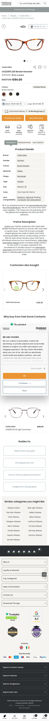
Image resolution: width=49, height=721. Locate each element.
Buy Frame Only (36, 118)
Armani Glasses (13, 539)
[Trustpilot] (12, 620)
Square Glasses (13, 535)
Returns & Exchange (41, 132)
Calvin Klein (22, 155)
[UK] (21, 647)
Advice (30, 132)
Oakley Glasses (35, 512)
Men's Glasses (13, 526)
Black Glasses (35, 517)
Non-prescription (34, 200)
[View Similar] (40, 67)
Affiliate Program (24, 708)
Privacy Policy (19, 705)
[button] (24, 61)
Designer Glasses (14, 521)
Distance (21, 197)
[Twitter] (14, 552)
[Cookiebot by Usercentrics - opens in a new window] (35, 328)
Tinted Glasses (13, 530)
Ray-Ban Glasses (13, 512)
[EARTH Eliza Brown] (24, 272)
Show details (36, 368)
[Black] (17, 95)
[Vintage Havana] (10, 95)
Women (20, 160)
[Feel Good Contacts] (6, 3)
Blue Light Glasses (35, 508)
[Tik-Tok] (40, 550)
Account (14, 718)
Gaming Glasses (35, 530)
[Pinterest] (35, 552)
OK (24, 376)
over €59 (19, 132)
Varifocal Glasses (35, 521)
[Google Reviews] (36, 622)
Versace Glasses (35, 535)
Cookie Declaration (33, 705)
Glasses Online (13, 508)
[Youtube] (24, 552)
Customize (23, 383)
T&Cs (11, 705)
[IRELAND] (27, 647)
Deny (24, 390)
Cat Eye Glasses (35, 526)
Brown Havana (23, 166)
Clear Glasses (13, 517)
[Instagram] (19, 552)
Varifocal (29, 197)
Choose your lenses (12, 118)
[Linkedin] (30, 552)
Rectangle (21, 176)
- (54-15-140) (34, 104)
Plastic (20, 171)
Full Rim (20, 181)
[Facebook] (9, 552)
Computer (21, 200)
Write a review (18, 75)
